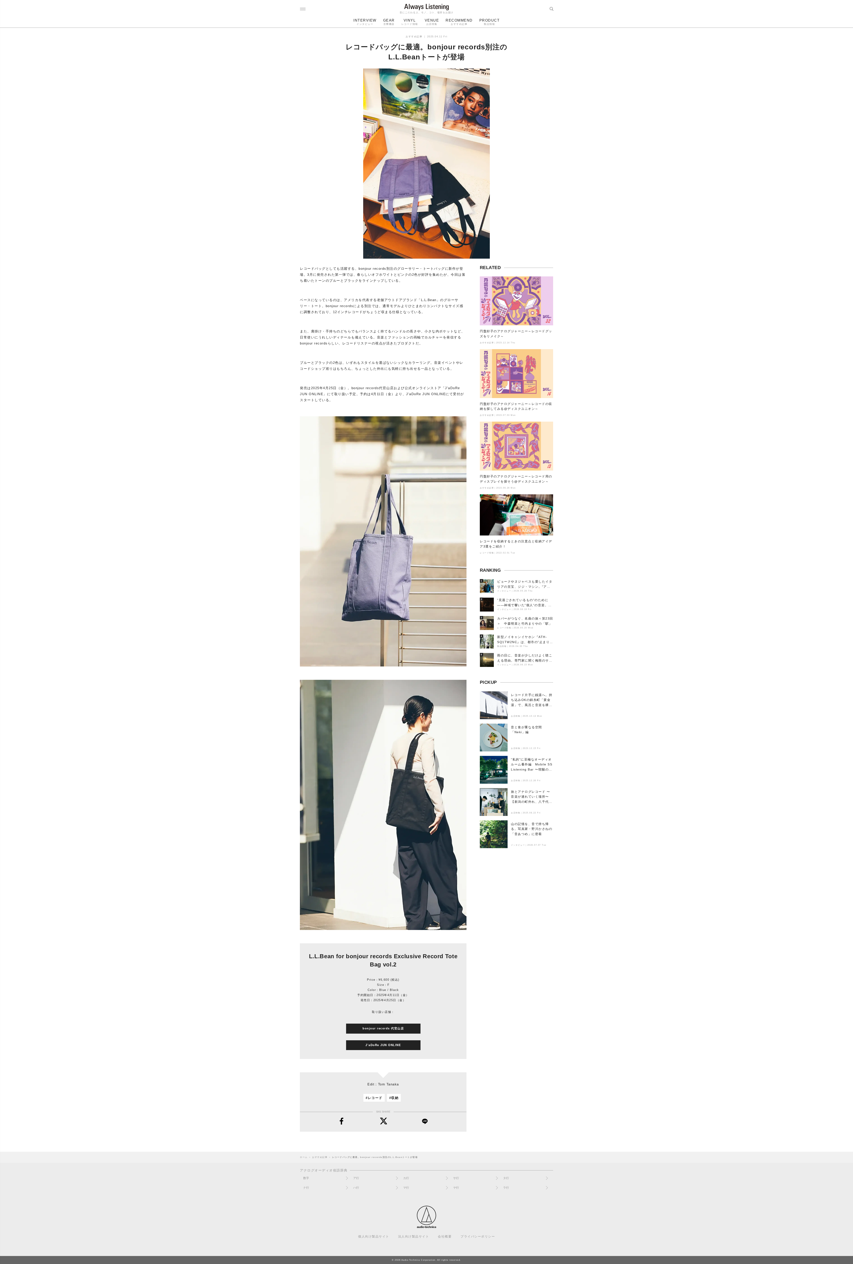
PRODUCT (489, 21)
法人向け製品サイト (413, 1236)
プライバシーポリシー (477, 1236)
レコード (375, 1098)
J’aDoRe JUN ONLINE (383, 1045)
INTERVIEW (365, 21)
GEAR (389, 21)
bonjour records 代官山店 (383, 1028)
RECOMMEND (459, 21)
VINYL (409, 21)
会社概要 (445, 1236)
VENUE (432, 21)
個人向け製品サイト (373, 1236)
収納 (395, 1098)
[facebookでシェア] (341, 1121)
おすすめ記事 (414, 36)
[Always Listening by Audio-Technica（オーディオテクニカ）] (426, 1226)
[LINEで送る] (424, 1121)
